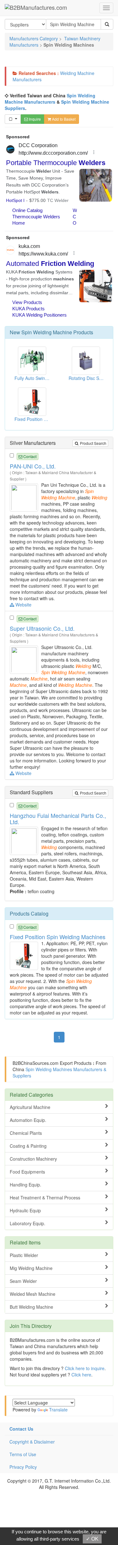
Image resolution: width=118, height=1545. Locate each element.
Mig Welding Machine (31, 1268)
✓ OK (92, 1539)
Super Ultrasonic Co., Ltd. (42, 628)
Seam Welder (23, 1281)
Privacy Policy (23, 1467)
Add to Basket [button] (63, 119)
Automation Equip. (28, 1120)
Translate (58, 1409)
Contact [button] (29, 456)
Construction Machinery (33, 1159)
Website (22, 604)
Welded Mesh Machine (32, 1294)
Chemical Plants (26, 1133)
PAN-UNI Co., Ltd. (33, 466)
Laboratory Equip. (27, 1223)
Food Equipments (27, 1172)
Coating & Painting (28, 1146)
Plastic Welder (24, 1255)
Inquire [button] (34, 119)
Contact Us (21, 1429)
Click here (81, 1374)
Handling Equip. (25, 1184)
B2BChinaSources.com (36, 1063)
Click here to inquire (84, 1368)
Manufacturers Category (33, 38)
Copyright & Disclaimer (32, 1442)
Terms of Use (22, 1454)
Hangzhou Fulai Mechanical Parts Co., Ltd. (58, 818)
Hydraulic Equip (25, 1210)
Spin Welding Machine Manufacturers (50, 98)
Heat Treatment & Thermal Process (45, 1197)
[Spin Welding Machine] (25, 497)
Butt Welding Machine (31, 1307)
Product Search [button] (92, 443)
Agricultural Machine (30, 1107)
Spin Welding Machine (46, 332)
